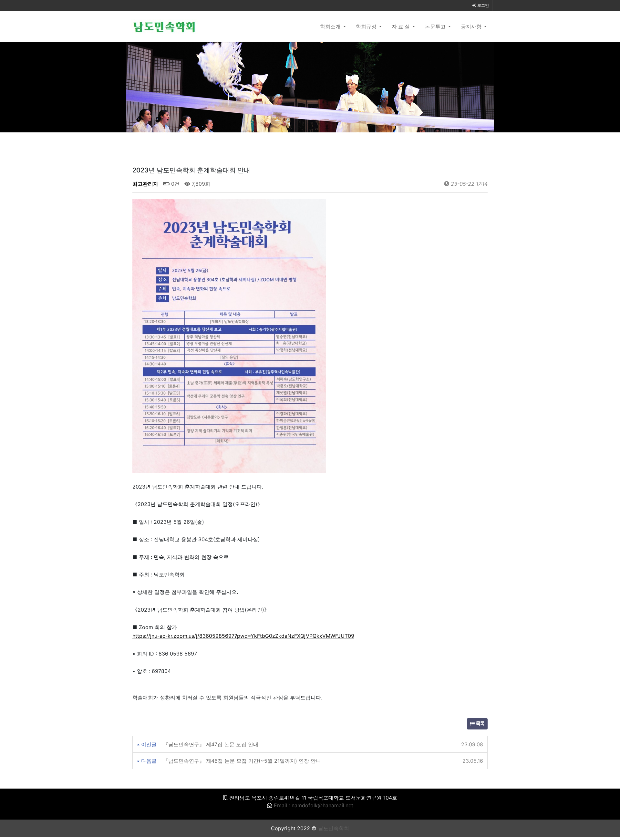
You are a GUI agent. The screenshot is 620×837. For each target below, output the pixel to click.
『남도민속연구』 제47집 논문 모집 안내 (210, 744)
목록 (479, 724)
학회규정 (367, 26)
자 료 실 (401, 26)
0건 (175, 184)
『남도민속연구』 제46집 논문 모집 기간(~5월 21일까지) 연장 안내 (242, 761)
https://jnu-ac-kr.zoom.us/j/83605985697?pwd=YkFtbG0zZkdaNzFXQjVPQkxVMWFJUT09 (243, 636)
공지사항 (472, 26)
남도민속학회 (333, 828)
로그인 (482, 5)
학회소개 (331, 26)
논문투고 (436, 26)
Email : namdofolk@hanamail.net (313, 805)
